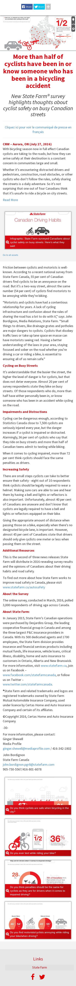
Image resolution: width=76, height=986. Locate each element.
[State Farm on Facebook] (33, 977)
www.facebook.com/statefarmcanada (29, 675)
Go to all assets (10, 255)
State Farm (39, 967)
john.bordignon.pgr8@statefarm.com (28, 764)
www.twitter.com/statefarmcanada (27, 684)
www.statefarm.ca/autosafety (24, 587)
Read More (10, 200)
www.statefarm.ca (54, 665)
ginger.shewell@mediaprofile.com (26, 748)
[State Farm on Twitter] (42, 977)
